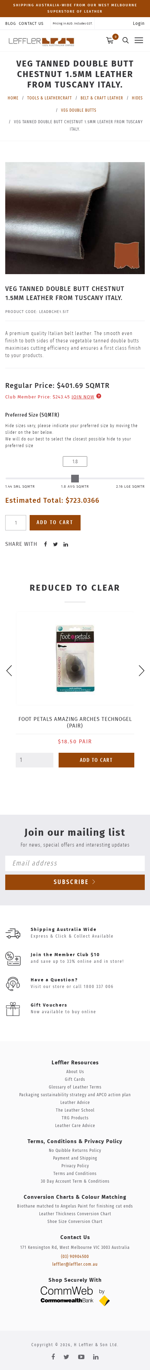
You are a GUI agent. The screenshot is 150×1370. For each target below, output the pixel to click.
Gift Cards (75, 1079)
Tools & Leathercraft (49, 98)
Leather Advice (75, 1102)
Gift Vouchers (49, 1005)
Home (13, 98)
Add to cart (55, 522)
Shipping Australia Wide (64, 929)
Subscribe (72, 882)
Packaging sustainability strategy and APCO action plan (75, 1095)
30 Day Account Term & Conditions (75, 1181)
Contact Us (31, 24)
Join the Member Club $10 (65, 955)
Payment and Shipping (75, 1158)
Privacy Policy (75, 1166)
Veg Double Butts (78, 110)
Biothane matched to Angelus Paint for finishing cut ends (75, 1206)
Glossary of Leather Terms (75, 1087)
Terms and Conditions (75, 1173)
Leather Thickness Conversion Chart (75, 1214)
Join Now (83, 397)
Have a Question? (54, 980)
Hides (137, 98)
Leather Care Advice (75, 1126)
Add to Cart (96, 760)
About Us (75, 1072)
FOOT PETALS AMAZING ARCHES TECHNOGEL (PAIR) (75, 723)
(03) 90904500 (75, 1256)
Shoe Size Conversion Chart (75, 1221)
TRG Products (75, 1118)
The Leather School (75, 1110)
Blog (10, 24)
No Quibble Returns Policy (75, 1150)
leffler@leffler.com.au (75, 1264)
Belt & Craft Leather (102, 98)
